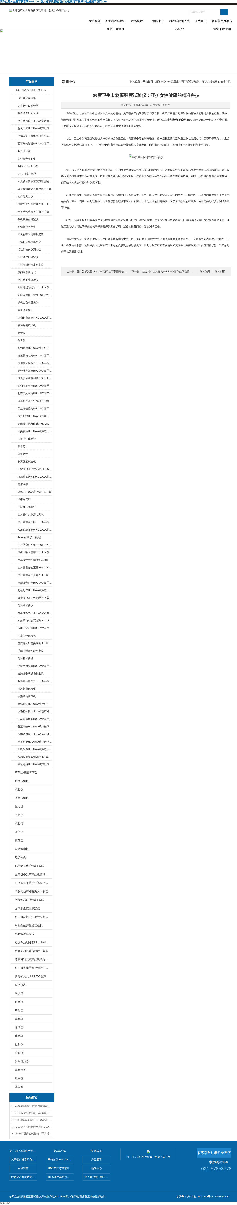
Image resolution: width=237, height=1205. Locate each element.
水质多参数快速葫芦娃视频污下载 (35, 181)
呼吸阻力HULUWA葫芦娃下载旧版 (35, 749)
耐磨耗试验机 (25, 658)
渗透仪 (19, 831)
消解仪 (19, 1052)
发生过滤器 (22, 1061)
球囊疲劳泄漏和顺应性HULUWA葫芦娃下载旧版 (35, 378)
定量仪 (21, 332)
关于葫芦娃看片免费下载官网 (115, 24)
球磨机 (19, 1035)
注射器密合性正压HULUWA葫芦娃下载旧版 (35, 567)
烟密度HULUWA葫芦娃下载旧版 (35, 597)
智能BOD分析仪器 (28, 166)
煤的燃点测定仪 (27, 272)
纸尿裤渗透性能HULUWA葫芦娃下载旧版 (35, 476)
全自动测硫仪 (25, 310)
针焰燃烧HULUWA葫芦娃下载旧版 (35, 703)
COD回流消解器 (27, 173)
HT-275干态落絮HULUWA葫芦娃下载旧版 (61, 1168)
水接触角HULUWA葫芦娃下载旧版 (35, 431)
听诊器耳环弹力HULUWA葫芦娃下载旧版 (35, 681)
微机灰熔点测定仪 (28, 219)
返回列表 (220, 271)
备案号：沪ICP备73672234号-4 (194, 1196)
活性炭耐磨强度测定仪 (31, 264)
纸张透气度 (24, 499)
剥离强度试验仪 (27, 461)
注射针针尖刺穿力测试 (31, 514)
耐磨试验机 (22, 780)
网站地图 (5, 1203)
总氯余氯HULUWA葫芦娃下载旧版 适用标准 (35, 128)
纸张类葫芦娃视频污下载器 (31, 891)
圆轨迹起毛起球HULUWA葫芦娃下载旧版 (35, 287)
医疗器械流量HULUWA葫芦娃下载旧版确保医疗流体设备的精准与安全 (117, 271)
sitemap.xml (222, 1196)
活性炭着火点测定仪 (29, 249)
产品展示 (137, 21)
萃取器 (19, 1086)
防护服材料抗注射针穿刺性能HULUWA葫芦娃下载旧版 (32, 916)
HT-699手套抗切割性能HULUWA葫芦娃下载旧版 (61, 1176)
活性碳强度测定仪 (28, 257)
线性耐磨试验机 (27, 325)
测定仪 (19, 814)
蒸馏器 (19, 1027)
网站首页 (94, 21)
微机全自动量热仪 (28, 302)
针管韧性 (23, 453)
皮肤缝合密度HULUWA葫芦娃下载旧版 (35, 582)
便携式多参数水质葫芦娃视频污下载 (35, 135)
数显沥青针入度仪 (28, 113)
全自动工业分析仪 (28, 279)
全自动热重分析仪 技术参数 (33, 211)
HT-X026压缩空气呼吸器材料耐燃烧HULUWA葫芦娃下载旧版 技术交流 (31, 1106)
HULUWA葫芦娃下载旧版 (30, 90)
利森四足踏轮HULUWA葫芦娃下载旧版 (35, 393)
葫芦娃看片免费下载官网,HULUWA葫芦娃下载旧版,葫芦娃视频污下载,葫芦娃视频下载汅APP (53, 1)
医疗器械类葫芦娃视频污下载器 (32, 882)
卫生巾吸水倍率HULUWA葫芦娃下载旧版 (35, 552)
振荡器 (19, 840)
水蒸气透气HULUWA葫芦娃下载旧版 (35, 612)
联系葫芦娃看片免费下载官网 (222, 24)
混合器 (19, 1078)
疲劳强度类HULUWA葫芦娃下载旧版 (32, 976)
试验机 (19, 1018)
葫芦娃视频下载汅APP (179, 24)
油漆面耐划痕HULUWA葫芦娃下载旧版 (35, 665)
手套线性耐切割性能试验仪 (33, 559)
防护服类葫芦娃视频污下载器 (32, 967)
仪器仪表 (20, 984)
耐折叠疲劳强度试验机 (29, 925)
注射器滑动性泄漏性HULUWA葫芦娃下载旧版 (35, 575)
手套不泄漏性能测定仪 (31, 650)
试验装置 (20, 1069)
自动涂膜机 (22, 848)
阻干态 (21, 446)
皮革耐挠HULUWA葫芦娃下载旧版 (35, 741)
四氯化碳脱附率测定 (29, 241)
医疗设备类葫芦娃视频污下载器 (32, 874)
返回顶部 (205, 271)
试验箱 (19, 823)
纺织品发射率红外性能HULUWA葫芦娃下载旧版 (35, 204)
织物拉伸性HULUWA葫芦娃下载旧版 (35, 711)
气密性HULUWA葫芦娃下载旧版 (35, 469)
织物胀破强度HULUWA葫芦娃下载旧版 (35, 385)
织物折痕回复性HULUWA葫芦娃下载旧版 (35, 317)
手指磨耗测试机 (27, 696)
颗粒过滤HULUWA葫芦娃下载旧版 (35, 764)
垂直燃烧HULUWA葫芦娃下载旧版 (35, 726)
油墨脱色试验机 (27, 635)
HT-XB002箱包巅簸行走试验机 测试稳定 (31, 1113)
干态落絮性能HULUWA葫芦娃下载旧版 (35, 718)
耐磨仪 (19, 1001)
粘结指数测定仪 (27, 226)
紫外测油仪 (24, 151)
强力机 (19, 806)
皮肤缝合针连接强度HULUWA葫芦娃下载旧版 (35, 643)
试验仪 (19, 789)
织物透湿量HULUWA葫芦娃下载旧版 (35, 734)
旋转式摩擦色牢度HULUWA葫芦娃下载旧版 (35, 294)
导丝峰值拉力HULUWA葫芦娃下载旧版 (35, 408)
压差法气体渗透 (27, 438)
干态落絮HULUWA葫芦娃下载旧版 (61, 1159)
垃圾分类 (20, 857)
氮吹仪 (19, 1044)
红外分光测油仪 (27, 158)
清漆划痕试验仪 (27, 688)
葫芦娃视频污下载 (26, 772)
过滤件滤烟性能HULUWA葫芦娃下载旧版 (32, 942)
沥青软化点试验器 (28, 105)
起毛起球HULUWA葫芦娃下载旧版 (35, 590)
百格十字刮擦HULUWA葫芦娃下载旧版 (35, 628)
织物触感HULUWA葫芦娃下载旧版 (35, 347)
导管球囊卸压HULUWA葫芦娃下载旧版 (35, 370)
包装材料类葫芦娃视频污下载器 (32, 959)
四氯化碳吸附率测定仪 (31, 234)
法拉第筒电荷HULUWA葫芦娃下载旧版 (35, 355)
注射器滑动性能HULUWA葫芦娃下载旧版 (35, 522)
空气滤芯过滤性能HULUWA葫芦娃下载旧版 (32, 899)
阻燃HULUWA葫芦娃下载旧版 (35, 491)
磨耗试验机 (22, 797)
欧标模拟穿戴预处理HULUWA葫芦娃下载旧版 (35, 756)
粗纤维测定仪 (25, 196)
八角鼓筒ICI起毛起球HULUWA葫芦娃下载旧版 (35, 620)
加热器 (19, 1010)
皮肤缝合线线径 (27, 506)
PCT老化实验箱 (27, 98)
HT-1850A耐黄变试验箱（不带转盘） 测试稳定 (31, 1133)
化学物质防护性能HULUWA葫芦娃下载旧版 (32, 865)
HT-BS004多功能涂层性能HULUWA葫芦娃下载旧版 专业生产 (31, 1126)
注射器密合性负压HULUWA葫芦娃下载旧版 (35, 544)
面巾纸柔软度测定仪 (27, 908)
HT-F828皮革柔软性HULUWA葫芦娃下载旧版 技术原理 (31, 1119)
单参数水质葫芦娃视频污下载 (34, 188)
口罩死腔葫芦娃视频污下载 (33, 400)
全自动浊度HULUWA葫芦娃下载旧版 (35, 120)
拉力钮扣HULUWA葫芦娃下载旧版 (35, 416)
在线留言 (201, 21)
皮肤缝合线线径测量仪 (31, 673)
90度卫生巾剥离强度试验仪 (172, 119)
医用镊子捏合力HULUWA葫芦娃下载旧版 (35, 363)
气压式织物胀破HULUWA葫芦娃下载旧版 (35, 529)
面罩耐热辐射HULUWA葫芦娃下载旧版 (35, 143)
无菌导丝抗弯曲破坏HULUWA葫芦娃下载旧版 (35, 423)
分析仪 (21, 340)
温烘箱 (19, 993)
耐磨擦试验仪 (25, 605)
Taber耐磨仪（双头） (30, 537)
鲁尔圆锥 (23, 484)
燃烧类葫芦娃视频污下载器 (31, 950)
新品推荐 (32, 1097)
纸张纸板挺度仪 (24, 933)
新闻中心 (158, 21)
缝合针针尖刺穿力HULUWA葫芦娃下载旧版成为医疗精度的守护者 (180, 271)
